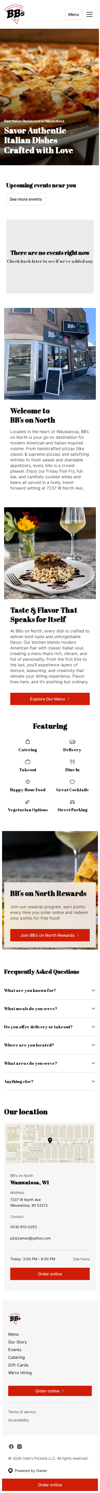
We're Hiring (20, 1385)
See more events (25, 199)
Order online (48, 1286)
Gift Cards (18, 1377)
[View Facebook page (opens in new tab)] (11, 1459)
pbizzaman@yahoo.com (30, 1252)
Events (14, 1362)
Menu (73, 14)
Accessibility (18, 1433)
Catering (16, 1370)
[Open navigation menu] (89, 14)
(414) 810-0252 (23, 1240)
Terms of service (22, 1424)
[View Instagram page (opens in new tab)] (19, 1459)
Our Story (17, 1354)
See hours (77, 1272)
